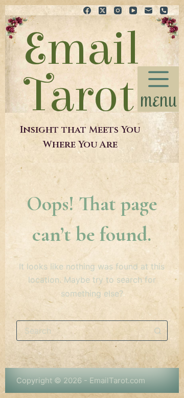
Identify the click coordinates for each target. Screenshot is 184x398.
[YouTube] (133, 10)
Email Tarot (80, 72)
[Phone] (164, 10)
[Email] (148, 10)
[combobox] (82, 330)
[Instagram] (118, 10)
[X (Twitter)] (102, 10)
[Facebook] (87, 10)
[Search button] (157, 330)
